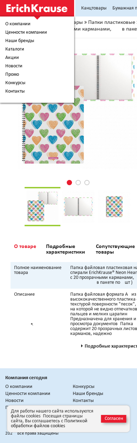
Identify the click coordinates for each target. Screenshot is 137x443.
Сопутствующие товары (115, 249)
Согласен (114, 418)
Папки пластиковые (111, 22)
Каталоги (14, 49)
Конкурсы (15, 83)
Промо (12, 74)
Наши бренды (19, 41)
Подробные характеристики (65, 249)
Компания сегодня (26, 378)
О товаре (25, 246)
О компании (18, 24)
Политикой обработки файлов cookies (49, 423)
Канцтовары (93, 8)
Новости (13, 66)
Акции (12, 57)
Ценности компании (26, 32)
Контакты (15, 91)
